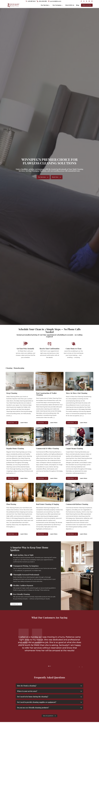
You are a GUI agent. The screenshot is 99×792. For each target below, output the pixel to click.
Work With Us (69, 5)
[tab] (49, 666)
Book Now (55, 177)
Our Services (45, 5)
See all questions (48, 716)
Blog (77, 5)
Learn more (24, 422)
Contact (48, 737)
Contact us (15, 604)
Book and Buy (86, 5)
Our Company (57, 5)
